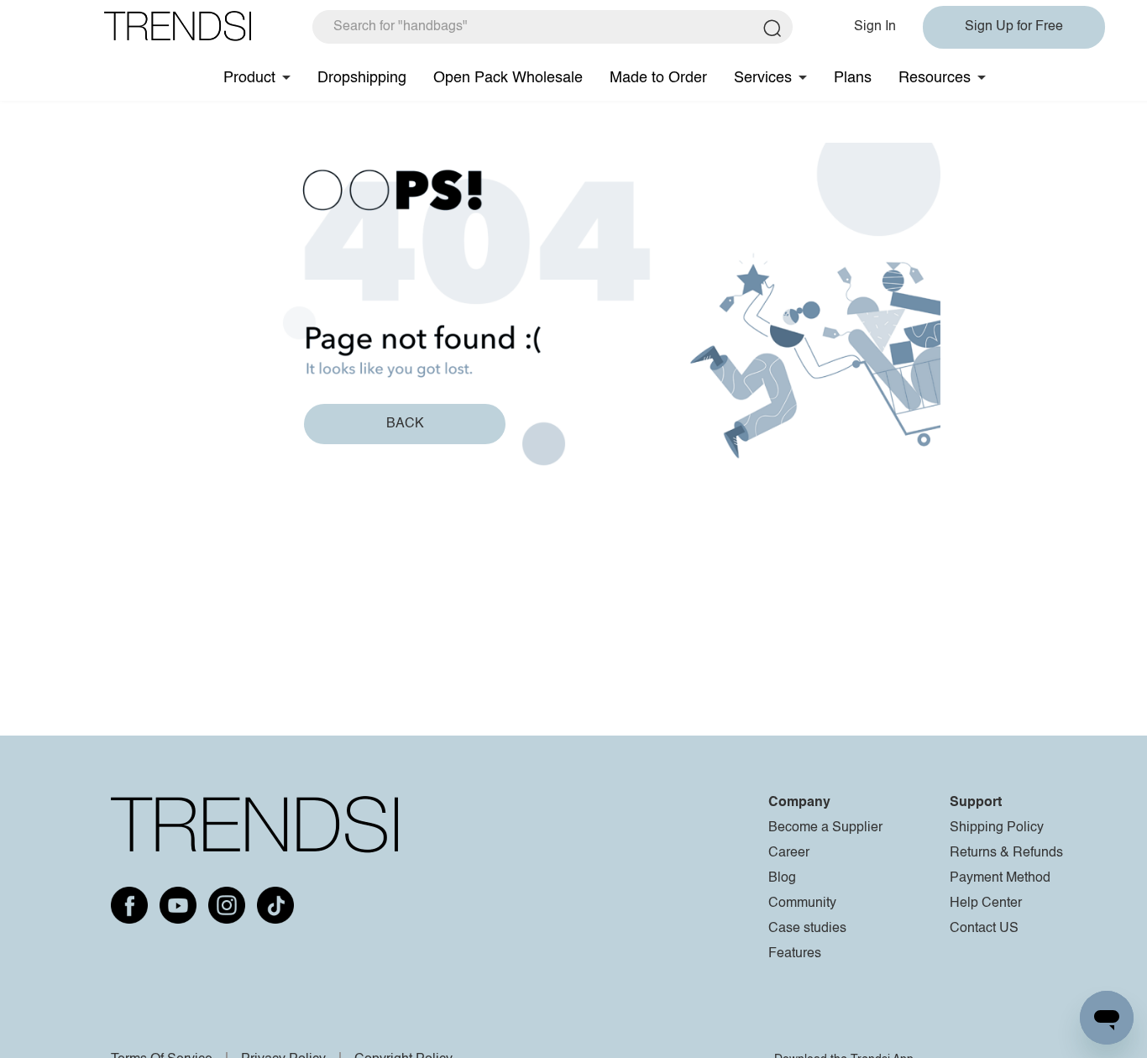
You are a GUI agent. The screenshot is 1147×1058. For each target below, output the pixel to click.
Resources (934, 78)
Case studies (807, 928)
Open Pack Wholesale (508, 78)
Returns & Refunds (1006, 853)
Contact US (984, 928)
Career (788, 853)
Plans (853, 78)
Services (763, 78)
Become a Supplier (825, 828)
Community (802, 903)
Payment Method (1000, 878)
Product (249, 78)
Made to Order (658, 78)
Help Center (986, 903)
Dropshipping (361, 78)
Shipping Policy (997, 828)
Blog (782, 878)
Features (794, 954)
